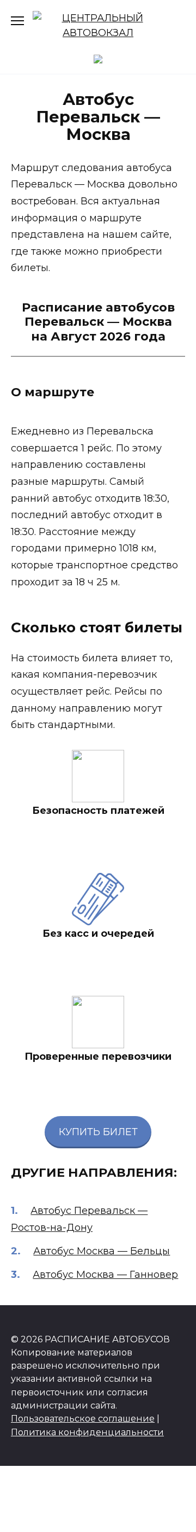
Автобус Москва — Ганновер (105, 1275)
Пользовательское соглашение (83, 1418)
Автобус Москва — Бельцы (101, 1251)
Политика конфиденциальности (87, 1432)
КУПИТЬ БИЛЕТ (98, 1132)
